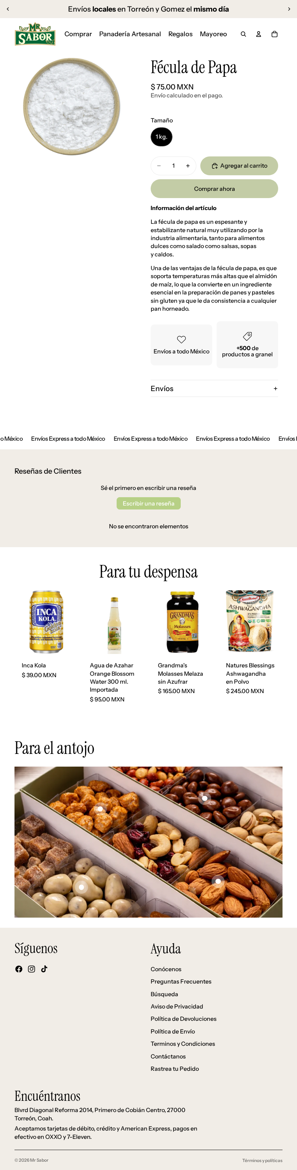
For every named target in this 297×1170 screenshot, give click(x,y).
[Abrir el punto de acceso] (100, 808)
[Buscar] (243, 34)
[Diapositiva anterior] (8, 9)
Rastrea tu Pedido (175, 1068)
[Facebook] (18, 969)
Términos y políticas (262, 1160)
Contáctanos (168, 1056)
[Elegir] (203, 642)
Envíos (162, 388)
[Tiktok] (44, 969)
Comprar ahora (214, 188)
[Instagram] (31, 969)
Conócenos (166, 968)
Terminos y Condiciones (183, 1043)
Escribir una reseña (149, 503)
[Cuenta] (259, 34)
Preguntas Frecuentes (181, 981)
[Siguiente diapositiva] (289, 9)
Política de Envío (173, 1031)
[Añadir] (67, 642)
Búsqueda (164, 993)
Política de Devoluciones (184, 1018)
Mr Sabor (39, 1160)
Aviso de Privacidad (177, 1006)
